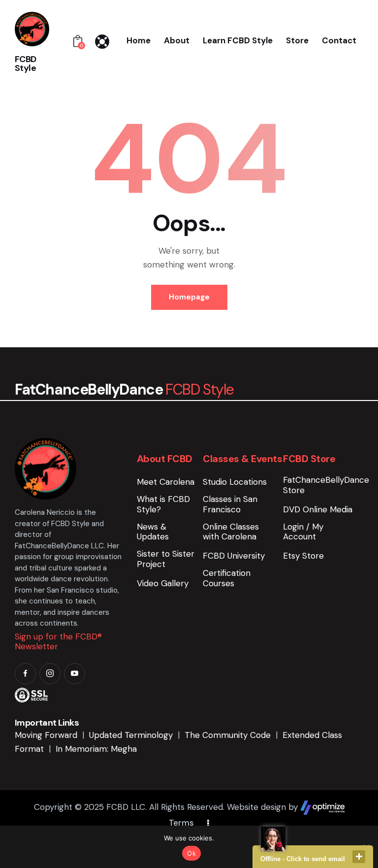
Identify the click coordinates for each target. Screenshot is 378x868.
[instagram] (50, 673)
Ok (191, 853)
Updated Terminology (131, 735)
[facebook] (25, 673)
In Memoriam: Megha (96, 748)
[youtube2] (74, 673)
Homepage (189, 297)
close (358, 856)
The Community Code (228, 735)
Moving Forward (46, 735)
